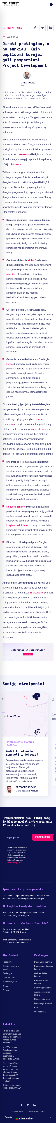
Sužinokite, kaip (10, 982)
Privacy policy (17, 1111)
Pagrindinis (8, 962)
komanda (16, 164)
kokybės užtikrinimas (17, 525)
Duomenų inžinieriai (43, 1003)
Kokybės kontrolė (16, 506)
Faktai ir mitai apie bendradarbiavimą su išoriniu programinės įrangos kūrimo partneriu (12, 1037)
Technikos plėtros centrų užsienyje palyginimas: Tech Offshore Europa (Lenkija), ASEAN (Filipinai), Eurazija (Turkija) (11, 1072)
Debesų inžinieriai (42, 999)
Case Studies (9, 977)
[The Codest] (10, 5)
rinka (31, 260)
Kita (36, 1007)
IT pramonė (36, 592)
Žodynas (6, 990)
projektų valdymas (42, 429)
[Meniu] (51, 4)
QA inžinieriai (40, 1012)
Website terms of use (36, 1111)
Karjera (6, 986)
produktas (11, 274)
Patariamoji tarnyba (43, 962)
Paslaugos (7, 973)
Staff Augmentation (42, 988)
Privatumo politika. (15, 863)
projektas (23, 154)
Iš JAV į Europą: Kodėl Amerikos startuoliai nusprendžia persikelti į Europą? (11, 1053)
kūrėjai (9, 364)
